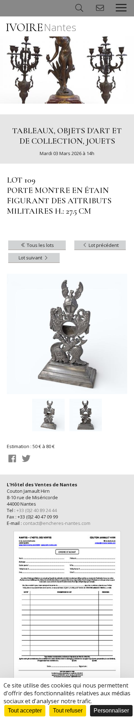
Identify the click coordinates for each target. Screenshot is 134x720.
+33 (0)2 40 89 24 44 (36, 510)
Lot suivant (31, 257)
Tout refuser (68, 710)
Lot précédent (103, 245)
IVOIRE (41, 27)
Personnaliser (111, 710)
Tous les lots (40, 245)
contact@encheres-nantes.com (56, 523)
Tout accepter (25, 710)
